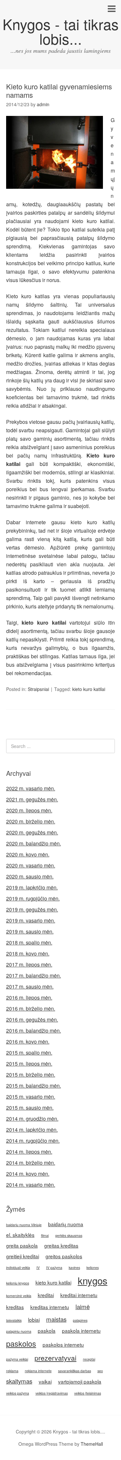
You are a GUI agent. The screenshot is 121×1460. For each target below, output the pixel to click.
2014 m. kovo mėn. (27, 1173)
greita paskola (22, 1245)
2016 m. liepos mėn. (29, 997)
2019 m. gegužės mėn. (32, 909)
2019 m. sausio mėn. (30, 931)
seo (100, 1370)
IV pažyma (54, 1267)
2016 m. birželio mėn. (30, 1008)
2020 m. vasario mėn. (30, 865)
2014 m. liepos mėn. (29, 1151)
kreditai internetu (78, 1294)
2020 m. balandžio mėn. (33, 843)
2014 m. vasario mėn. (30, 1184)
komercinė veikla (18, 1295)
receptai (89, 1359)
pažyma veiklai (17, 1359)
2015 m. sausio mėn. (30, 1107)
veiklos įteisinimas (87, 1393)
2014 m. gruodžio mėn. (32, 1118)
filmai (45, 1235)
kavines (74, 1267)
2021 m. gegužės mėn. (32, 799)
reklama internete (38, 1370)
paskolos (21, 1343)
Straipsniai (38, 689)
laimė (83, 1306)
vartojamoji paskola (79, 1381)
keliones (92, 1267)
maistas (56, 1319)
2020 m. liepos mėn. (29, 810)
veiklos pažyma (17, 1393)
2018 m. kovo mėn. (27, 953)
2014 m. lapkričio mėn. (32, 1129)
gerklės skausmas (68, 1235)
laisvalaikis (14, 1320)
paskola (46, 1330)
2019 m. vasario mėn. (30, 920)
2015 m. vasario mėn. (30, 1096)
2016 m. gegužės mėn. (32, 1019)
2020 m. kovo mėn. (27, 854)
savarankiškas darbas (74, 1370)
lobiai (34, 1319)
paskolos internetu (63, 1344)
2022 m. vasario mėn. (30, 788)
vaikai (45, 1381)
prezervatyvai (55, 1358)
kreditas (15, 1306)
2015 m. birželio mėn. (30, 1074)
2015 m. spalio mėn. (29, 1052)
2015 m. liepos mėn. (29, 1063)
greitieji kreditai (22, 1256)
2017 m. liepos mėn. (29, 964)
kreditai (46, 1294)
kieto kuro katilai (88, 689)
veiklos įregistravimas (51, 1393)
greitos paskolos (63, 1256)
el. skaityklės (20, 1234)
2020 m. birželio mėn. (30, 821)
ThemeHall (92, 1444)
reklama (12, 1370)
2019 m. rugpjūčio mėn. (33, 898)
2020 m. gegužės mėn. (32, 832)
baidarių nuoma (65, 1224)
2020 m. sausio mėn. (30, 876)
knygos (92, 1280)
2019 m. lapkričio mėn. (32, 887)
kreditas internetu (49, 1306)
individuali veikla (18, 1267)
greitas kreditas (61, 1245)
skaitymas (19, 1381)
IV (38, 1267)
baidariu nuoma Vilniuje (24, 1224)
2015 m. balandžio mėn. (33, 1085)
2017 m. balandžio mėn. (33, 975)
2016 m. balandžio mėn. (33, 1030)
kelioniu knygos (17, 1283)
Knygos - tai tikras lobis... (61, 31)
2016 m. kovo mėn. (27, 1041)
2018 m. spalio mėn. (29, 942)
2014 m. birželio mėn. (30, 1162)
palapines (80, 1320)
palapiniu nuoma (18, 1331)
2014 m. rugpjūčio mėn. (33, 1140)
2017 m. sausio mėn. (30, 986)
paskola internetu (81, 1330)
